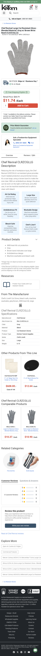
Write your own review (20, 526)
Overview (9, 155)
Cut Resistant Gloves (10, 23)
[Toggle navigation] (4, 13)
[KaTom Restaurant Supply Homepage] (9, 7)
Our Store (31, 631)
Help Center (31, 613)
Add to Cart (22, 105)
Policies (31, 616)
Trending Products (11, 628)
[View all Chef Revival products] (20, 305)
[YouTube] (29, 652)
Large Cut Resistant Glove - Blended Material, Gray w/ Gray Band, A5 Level (10, 430)
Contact (31, 628)
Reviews (31, 638)
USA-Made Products (11, 625)
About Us (31, 622)
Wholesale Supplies (11, 619)
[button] (31, 7)
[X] (18, 652)
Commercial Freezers (10, 552)
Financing (11, 638)
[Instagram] (25, 652)
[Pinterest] (21, 652)
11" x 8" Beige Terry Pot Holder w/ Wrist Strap (11, 379)
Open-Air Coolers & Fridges (12, 546)
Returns (11, 635)
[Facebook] (14, 652)
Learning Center (31, 619)
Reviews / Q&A (29, 155)
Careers (31, 625)
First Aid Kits (11, 471)
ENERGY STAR (11, 622)
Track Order (11, 631)
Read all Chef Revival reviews (12, 534)
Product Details (11, 239)
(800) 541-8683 (21, 143)
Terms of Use (14, 648)
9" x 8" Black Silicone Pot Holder (31, 379)
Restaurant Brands (11, 616)
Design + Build (11, 613)
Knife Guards (30, 471)
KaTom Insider (31, 635)
